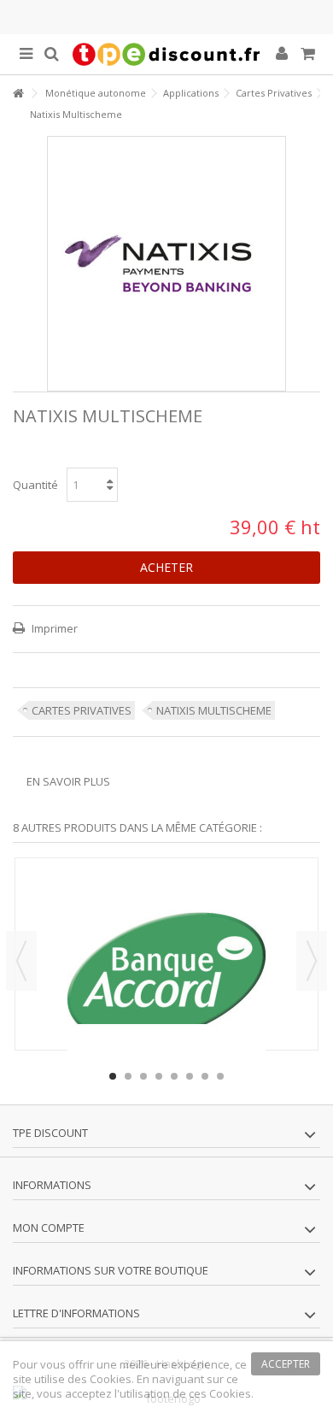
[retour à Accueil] (18, 93)
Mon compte (49, 1227)
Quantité (35, 484)
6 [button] (189, 1076)
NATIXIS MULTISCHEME (214, 710)
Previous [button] (21, 961)
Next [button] (311, 961)
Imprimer (53, 628)
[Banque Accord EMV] (166, 969)
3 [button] (143, 1076)
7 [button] (205, 1076)
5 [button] (174, 1076)
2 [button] (128, 1076)
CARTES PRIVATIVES (81, 710)
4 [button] (158, 1076)
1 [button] (112, 1076)
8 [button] (220, 1076)
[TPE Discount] (166, 54)
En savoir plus (68, 781)
